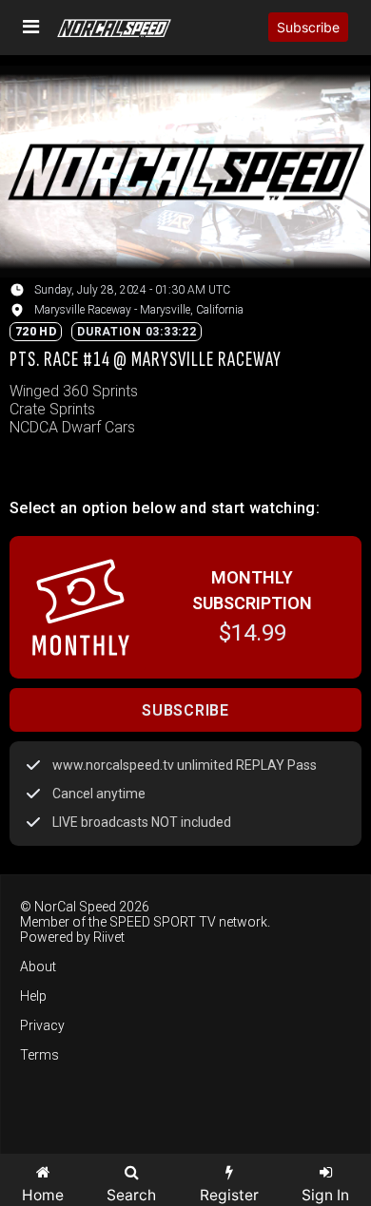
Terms (39, 1054)
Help (33, 996)
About (38, 966)
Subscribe (308, 27)
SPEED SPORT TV (162, 921)
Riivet (109, 937)
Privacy (42, 1025)
